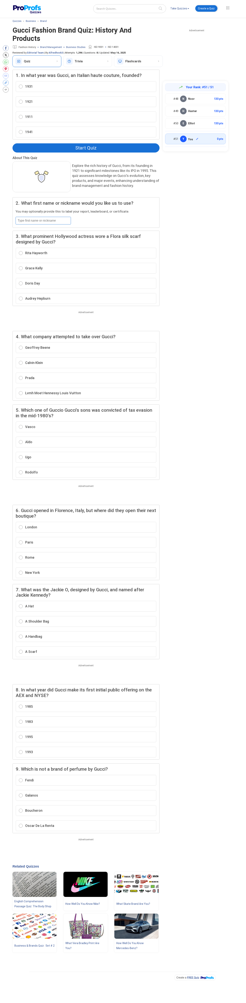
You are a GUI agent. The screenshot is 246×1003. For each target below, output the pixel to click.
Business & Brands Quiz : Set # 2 (34, 945)
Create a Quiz (206, 8)
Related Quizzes (25, 866)
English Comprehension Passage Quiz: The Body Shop (32, 904)
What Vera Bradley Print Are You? (82, 946)
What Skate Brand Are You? (133, 903)
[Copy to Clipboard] (6, 82)
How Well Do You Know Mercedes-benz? (130, 946)
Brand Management (51, 47)
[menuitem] (179, 9)
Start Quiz (85, 148)
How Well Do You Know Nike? (82, 903)
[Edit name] (197, 139)
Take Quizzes (178, 8)
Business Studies (76, 47)
